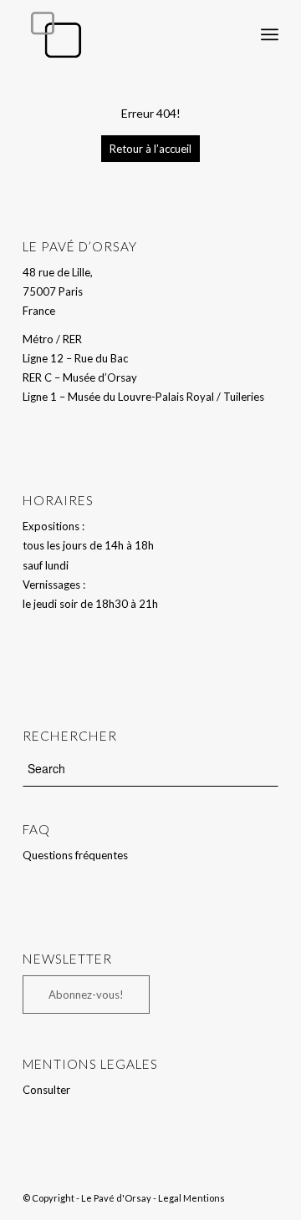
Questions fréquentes (75, 855)
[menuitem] (233, 34)
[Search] (233, 34)
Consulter (46, 1089)
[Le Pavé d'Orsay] (125, 34)
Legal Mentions (191, 1197)
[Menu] (269, 34)
